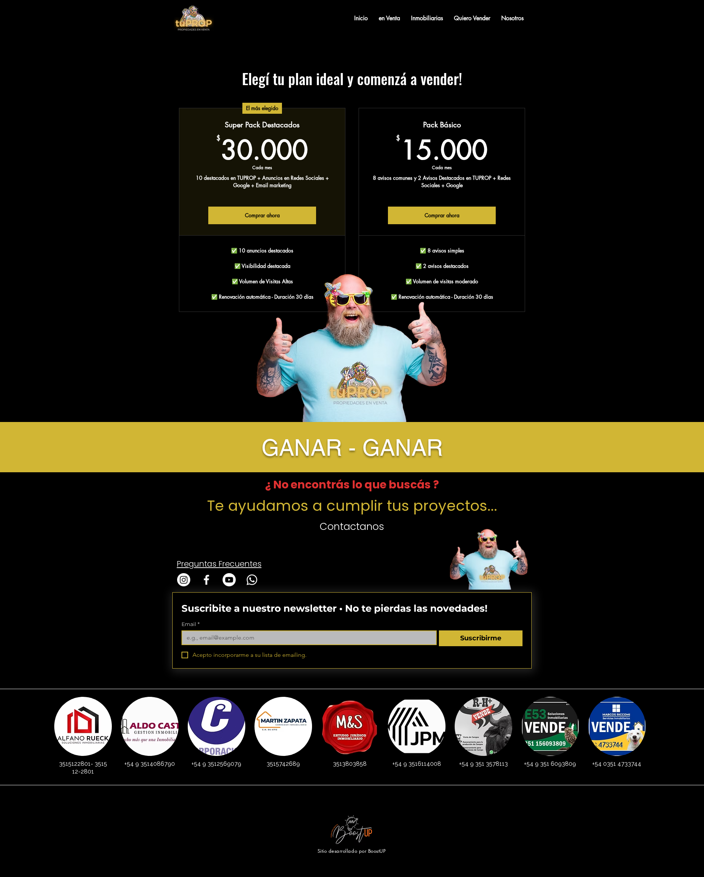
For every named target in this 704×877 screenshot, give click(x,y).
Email (190, 624)
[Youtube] (229, 579)
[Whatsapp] (251, 579)
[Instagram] (183, 579)
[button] (389, 18)
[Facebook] (206, 579)
